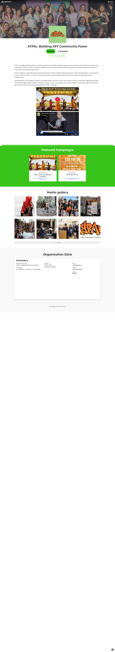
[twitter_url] (74, 273)
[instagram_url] (76, 273)
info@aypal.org (76, 265)
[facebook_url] (72, 273)
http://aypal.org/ (77, 269)
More (58, 242)
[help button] (112, 649)
